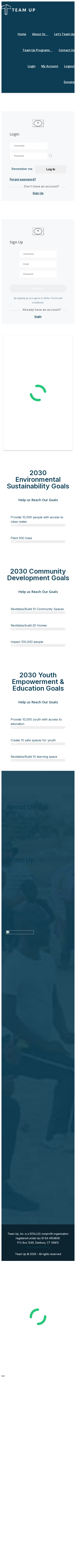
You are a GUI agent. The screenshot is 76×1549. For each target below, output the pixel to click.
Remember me (22, 169)
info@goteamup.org (38, 1247)
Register (38, 288)
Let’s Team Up (64, 34)
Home (22, 34)
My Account (49, 66)
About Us (38, 34)
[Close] (2, 1375)
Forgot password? (23, 179)
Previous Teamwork (27, 827)
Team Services (23, 836)
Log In (50, 169)
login (38, 316)
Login (31, 66)
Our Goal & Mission (26, 818)
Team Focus (22, 832)
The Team (20, 823)
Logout (69, 66)
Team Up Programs (36, 50)
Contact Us (67, 50)
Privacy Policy (23, 885)
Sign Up (38, 193)
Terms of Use (23, 889)
